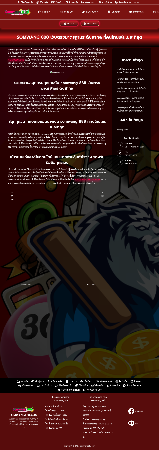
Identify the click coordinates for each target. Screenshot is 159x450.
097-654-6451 (99, 428)
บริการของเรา (90, 2)
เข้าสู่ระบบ (68, 12)
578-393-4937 (131, 155)
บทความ (116, 12)
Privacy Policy (94, 389)
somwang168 (16, 59)
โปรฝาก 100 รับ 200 (53, 428)
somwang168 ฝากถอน (87, 179)
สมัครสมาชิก (92, 12)
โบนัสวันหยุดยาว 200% (55, 410)
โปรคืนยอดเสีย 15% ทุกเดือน (57, 423)
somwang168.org (98, 419)
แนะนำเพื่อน (107, 2)
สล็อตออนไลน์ (106, 381)
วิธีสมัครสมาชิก (27, 2)
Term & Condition (70, 389)
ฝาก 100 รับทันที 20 (53, 406)
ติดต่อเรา (138, 381)
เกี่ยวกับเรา (138, 12)
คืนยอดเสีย (73, 2)
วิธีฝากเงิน (44, 2)
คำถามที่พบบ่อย (125, 2)
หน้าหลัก (46, 12)
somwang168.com (24, 415)
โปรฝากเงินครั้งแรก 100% (56, 415)
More (136, 2)
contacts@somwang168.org (100, 423)
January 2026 (122, 129)
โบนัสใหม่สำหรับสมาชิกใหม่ (56, 419)
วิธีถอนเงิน (58, 2)
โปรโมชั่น (123, 381)
